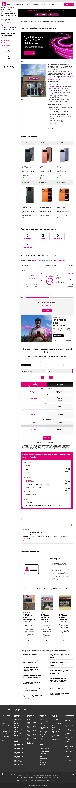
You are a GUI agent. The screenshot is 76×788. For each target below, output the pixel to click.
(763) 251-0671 (65, 627)
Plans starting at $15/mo (7, 45)
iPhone (52, 86)
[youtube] (10, 67)
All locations (24, 21)
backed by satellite (56, 124)
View (29, 640)
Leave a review (66, 525)
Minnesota (31, 21)
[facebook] (5, 67)
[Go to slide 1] (27, 61)
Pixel (64, 86)
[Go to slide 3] (58, 61)
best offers (69, 76)
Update (47, 310)
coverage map (61, 260)
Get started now (58, 335)
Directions (9, 51)
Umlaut (34, 260)
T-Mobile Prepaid (5, 40)
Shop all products (47, 222)
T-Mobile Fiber (4, 38)
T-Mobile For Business (6, 42)
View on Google (28, 541)
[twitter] (7, 67)
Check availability (29, 53)
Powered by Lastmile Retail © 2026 (38, 785)
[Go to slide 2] (42, 61)
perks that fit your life (53, 79)
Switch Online (53, 14)
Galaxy (57, 86)
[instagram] (13, 67)
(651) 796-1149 (47, 629)
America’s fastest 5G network (59, 122)
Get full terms (68, 340)
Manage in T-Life (41, 14)
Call (9, 57)
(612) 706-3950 (29, 629)
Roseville (39, 21)
